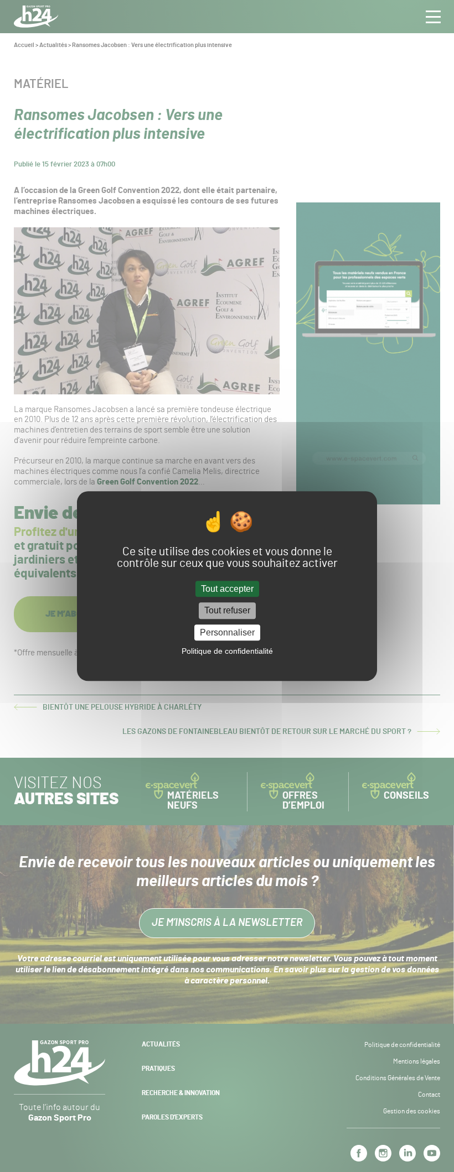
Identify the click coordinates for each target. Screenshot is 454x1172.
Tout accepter (227, 589)
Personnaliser (227, 632)
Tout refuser (227, 611)
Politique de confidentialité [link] (227, 651)
